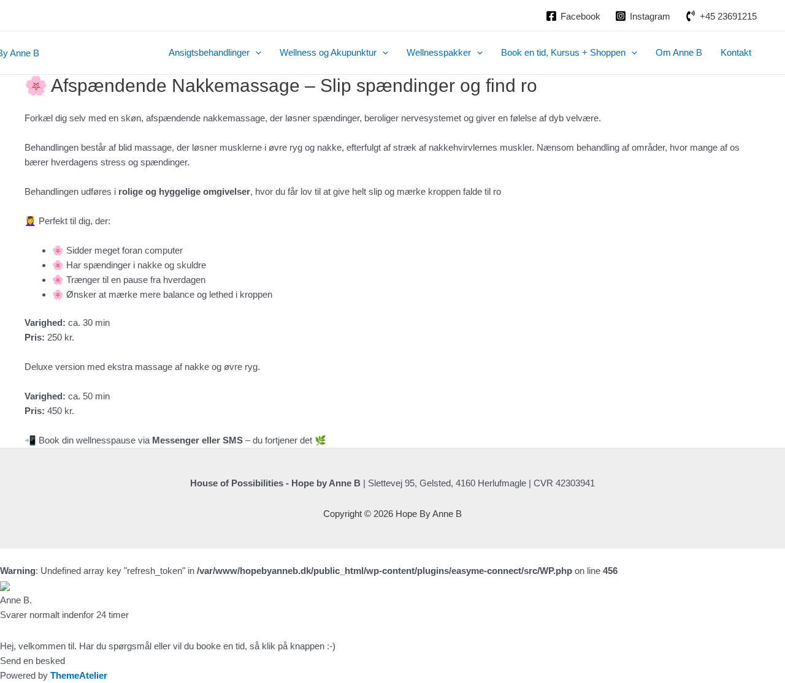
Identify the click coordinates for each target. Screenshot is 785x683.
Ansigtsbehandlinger (209, 52)
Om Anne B (679, 52)
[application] (255, 52)
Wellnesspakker (439, 52)
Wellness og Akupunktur (328, 52)
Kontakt (736, 52)
